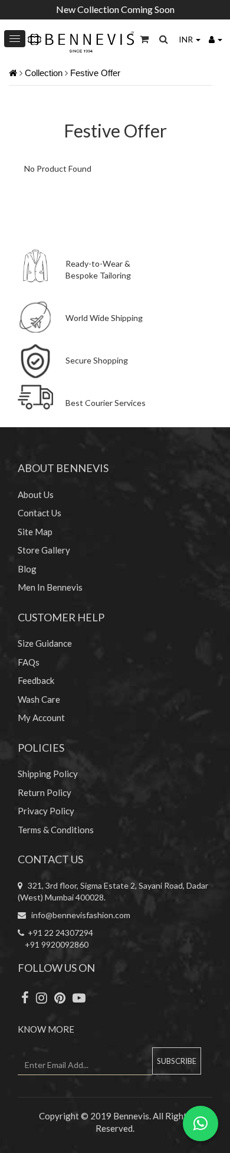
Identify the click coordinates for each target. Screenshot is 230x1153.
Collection (44, 73)
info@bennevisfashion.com (78, 915)
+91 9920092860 (53, 944)
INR (187, 39)
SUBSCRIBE (176, 1061)
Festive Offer (95, 73)
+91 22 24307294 (58, 933)
